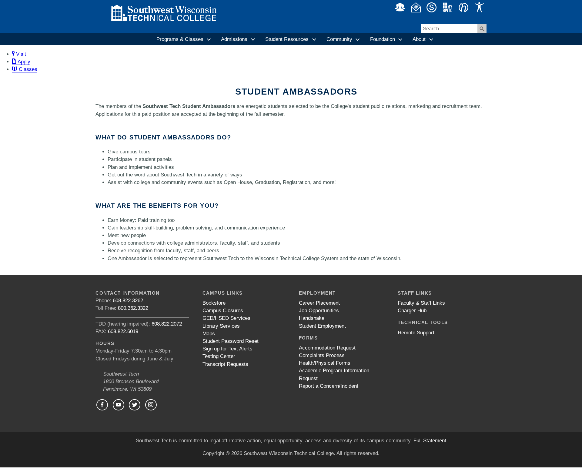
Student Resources (287, 39)
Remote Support (416, 333)
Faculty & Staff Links (421, 303)
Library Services (221, 326)
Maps (208, 333)
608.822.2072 (167, 324)
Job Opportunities (319, 310)
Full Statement (429, 440)
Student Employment (322, 326)
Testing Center (218, 356)
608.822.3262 (128, 300)
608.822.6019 (123, 331)
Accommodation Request (327, 348)
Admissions (234, 39)
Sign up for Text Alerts (227, 349)
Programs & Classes (179, 39)
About (419, 39)
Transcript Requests (225, 364)
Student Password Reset (230, 341)
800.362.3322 (133, 308)
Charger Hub (412, 310)
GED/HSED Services (226, 318)
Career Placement (319, 303)
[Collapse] (209, 39)
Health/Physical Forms (324, 363)
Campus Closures (222, 310)
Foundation (382, 39)
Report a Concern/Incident (328, 386)
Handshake (311, 318)
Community (339, 39)
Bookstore (214, 303)
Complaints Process (322, 355)
